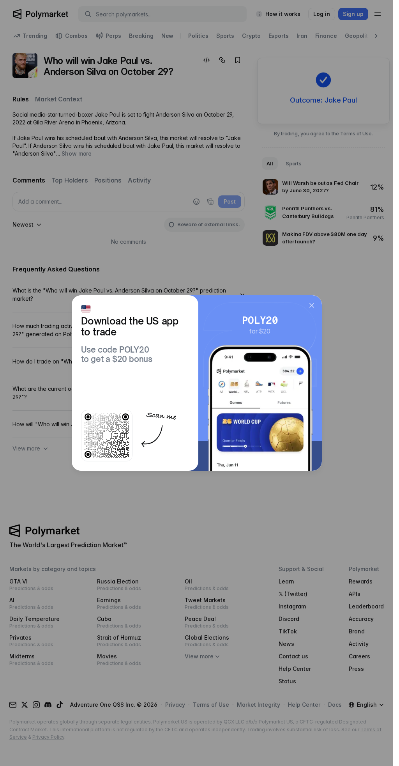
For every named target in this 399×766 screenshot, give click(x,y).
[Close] (311, 305)
